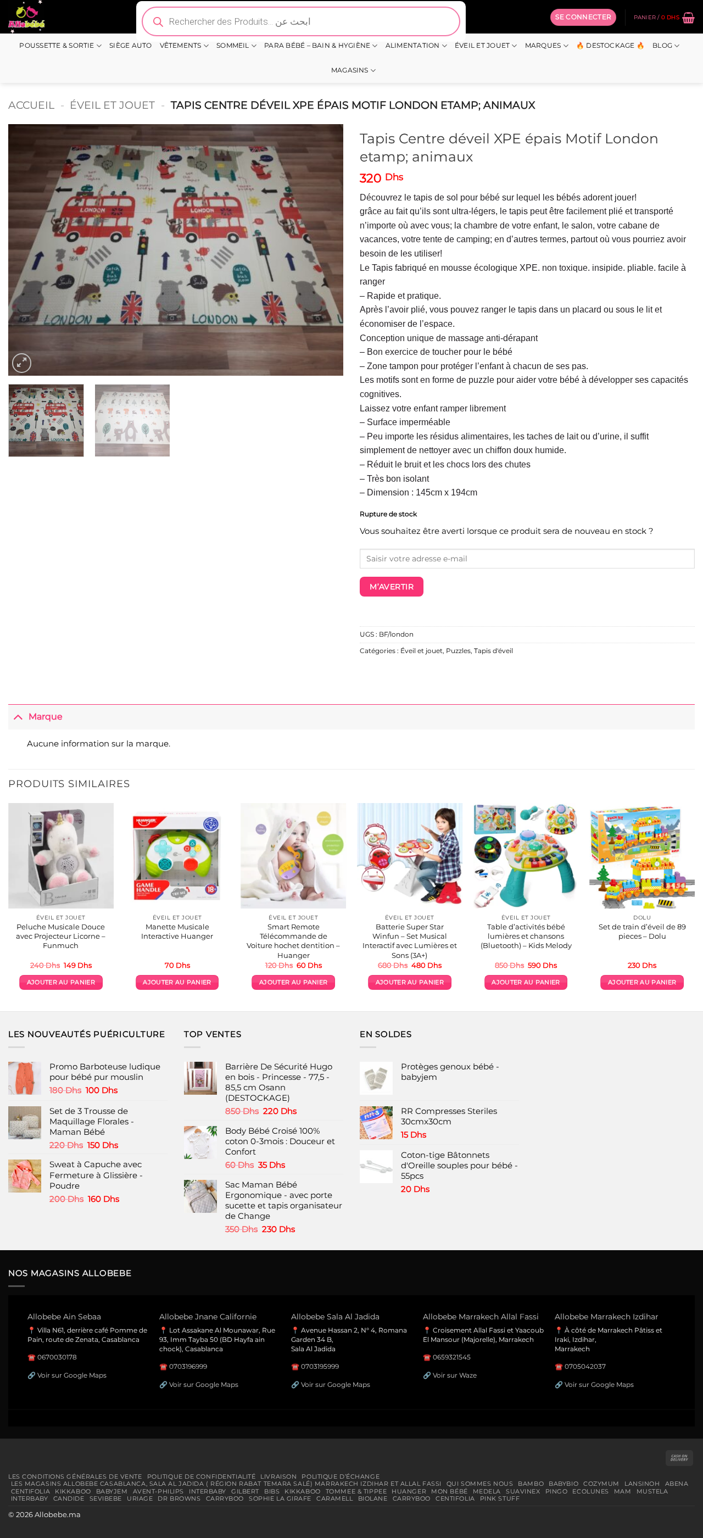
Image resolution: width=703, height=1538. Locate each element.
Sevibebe (106, 1498)
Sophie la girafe (280, 1498)
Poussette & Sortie (56, 45)
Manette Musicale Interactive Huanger (177, 931)
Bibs (272, 1491)
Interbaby (207, 1491)
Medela (487, 1491)
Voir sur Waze (455, 1375)
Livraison (278, 1476)
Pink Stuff (500, 1498)
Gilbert (245, 1491)
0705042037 (585, 1366)
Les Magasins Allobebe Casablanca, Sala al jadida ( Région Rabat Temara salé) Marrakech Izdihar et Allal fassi (226, 1483)
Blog (662, 45)
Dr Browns (179, 1498)
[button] (583, 17)
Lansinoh (642, 1483)
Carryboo (225, 1498)
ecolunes (590, 1491)
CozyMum (601, 1483)
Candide (69, 1498)
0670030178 (57, 1357)
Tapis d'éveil (493, 651)
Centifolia (31, 1491)
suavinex (523, 1491)
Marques (543, 45)
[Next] (323, 250)
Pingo (556, 1491)
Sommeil (232, 45)
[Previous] (28, 250)
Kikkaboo (73, 1491)
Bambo (531, 1483)
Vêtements (181, 45)
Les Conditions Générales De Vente (75, 1476)
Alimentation (413, 45)
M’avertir (392, 587)
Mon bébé (449, 1491)
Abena (677, 1483)
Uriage (140, 1498)
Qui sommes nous (480, 1483)
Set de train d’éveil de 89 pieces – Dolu (642, 931)
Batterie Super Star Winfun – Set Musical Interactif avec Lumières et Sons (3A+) (409, 941)
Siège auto (130, 45)
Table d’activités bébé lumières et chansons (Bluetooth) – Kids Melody (526, 936)
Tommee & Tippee (356, 1491)
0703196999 (188, 1366)
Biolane (373, 1498)
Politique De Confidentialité (201, 1476)
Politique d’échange (341, 1476)
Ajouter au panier (61, 982)
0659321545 (452, 1357)
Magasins (350, 70)
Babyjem (112, 1491)
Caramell (334, 1498)
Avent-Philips (158, 1491)
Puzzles (458, 651)
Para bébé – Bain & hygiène (317, 45)
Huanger (409, 1491)
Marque (46, 716)
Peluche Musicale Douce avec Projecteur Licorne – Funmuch (60, 936)
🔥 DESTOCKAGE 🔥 (610, 45)
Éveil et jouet (482, 45)
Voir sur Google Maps (72, 1375)
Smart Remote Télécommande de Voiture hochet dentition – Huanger (293, 941)
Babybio (563, 1483)
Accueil (31, 105)
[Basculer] (18, 716)
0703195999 (320, 1366)
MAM (623, 1491)
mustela (652, 1491)
